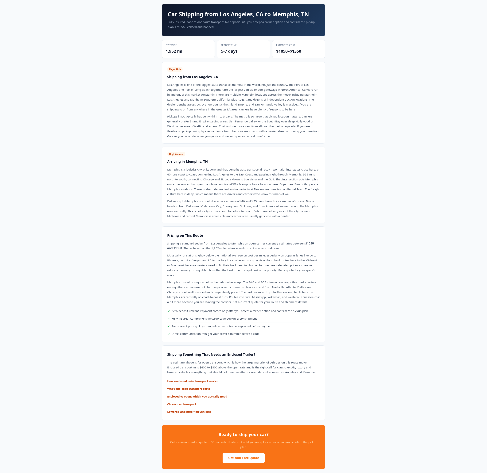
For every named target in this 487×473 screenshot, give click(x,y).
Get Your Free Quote (243, 458)
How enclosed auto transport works (192, 381)
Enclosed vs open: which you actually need (197, 396)
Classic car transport (181, 404)
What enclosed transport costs (188, 388)
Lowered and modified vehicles (189, 411)
